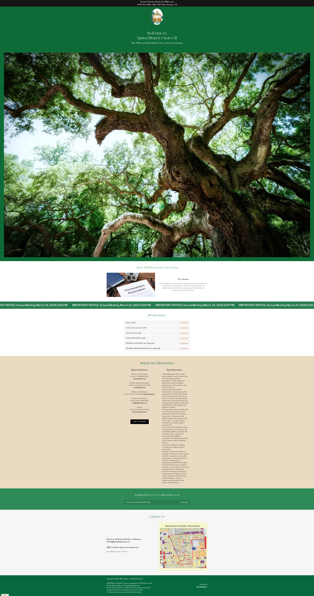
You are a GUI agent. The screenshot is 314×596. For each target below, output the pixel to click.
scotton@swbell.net (148, 394)
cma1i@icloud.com (140, 387)
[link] (157, 16)
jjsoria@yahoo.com (139, 378)
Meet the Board (139, 421)
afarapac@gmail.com (139, 412)
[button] (183, 323)
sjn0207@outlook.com (139, 403)
